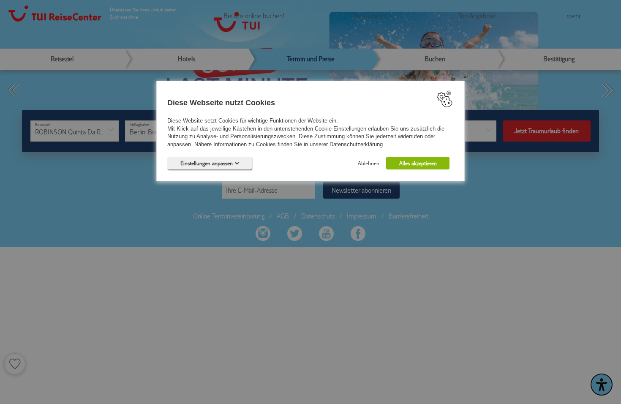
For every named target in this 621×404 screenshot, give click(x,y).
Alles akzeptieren (418, 163)
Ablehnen (368, 163)
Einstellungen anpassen (206, 163)
